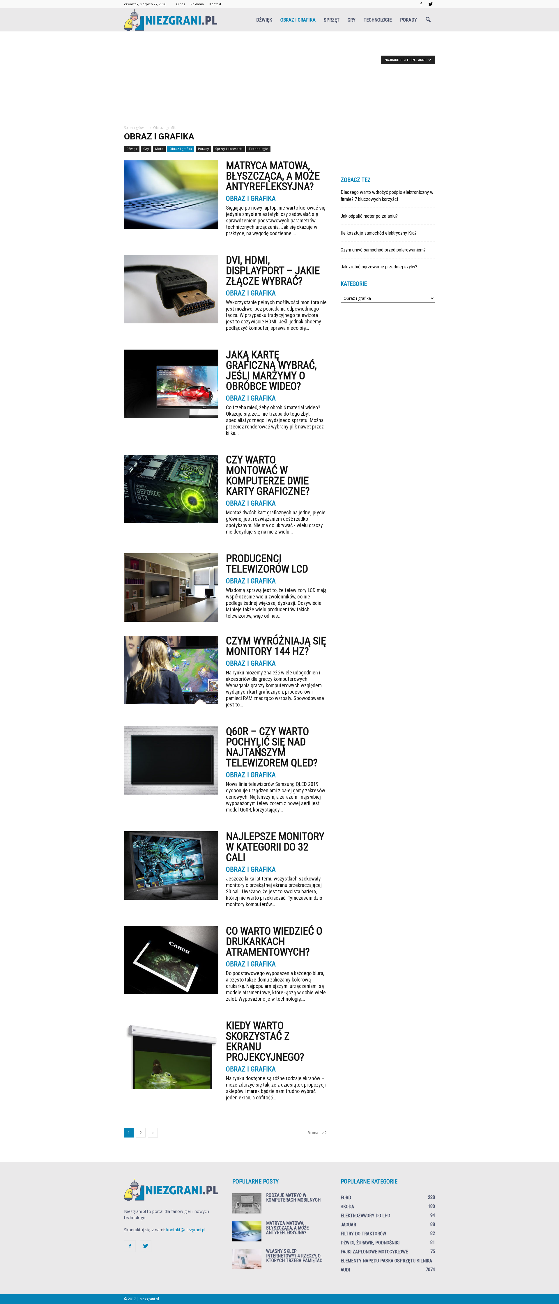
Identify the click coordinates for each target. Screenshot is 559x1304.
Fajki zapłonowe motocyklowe (374, 1252)
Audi (345, 1270)
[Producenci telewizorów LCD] (171, 587)
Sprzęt (331, 20)
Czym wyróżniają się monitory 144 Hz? (276, 646)
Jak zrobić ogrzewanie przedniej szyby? (379, 267)
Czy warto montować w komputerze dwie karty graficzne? (268, 475)
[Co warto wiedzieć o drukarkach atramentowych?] (171, 960)
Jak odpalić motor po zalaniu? (369, 216)
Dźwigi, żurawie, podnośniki (370, 1242)
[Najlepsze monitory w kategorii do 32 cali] (171, 865)
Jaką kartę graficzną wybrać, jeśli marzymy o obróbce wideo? (271, 370)
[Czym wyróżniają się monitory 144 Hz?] (171, 670)
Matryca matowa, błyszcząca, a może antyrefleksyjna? (273, 176)
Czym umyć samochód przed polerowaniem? (383, 250)
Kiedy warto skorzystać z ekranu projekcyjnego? (265, 1041)
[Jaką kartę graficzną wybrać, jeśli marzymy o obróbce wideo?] (171, 384)
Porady (408, 20)
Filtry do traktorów (363, 1233)
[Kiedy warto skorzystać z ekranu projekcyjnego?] (171, 1054)
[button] (428, 20)
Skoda (347, 1206)
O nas (180, 4)
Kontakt (215, 4)
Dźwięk (264, 20)
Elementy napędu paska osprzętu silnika (386, 1261)
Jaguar (348, 1224)
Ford (346, 1197)
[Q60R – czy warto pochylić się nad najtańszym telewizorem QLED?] (171, 760)
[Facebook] (421, 4)
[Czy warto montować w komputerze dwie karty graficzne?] (171, 489)
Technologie (378, 20)
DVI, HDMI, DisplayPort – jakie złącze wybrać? (273, 270)
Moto (159, 148)
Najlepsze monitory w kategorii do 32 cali (275, 847)
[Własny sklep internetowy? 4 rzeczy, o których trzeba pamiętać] (246, 1259)
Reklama (197, 4)
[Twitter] (430, 4)
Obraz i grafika (298, 20)
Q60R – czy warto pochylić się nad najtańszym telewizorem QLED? (272, 747)
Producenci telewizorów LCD (267, 563)
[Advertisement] (279, 81)
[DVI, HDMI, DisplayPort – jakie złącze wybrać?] (171, 289)
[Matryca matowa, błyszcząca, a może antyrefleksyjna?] (171, 194)
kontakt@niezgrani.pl (185, 1229)
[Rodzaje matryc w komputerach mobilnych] (246, 1203)
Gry (351, 20)
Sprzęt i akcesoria (229, 148)
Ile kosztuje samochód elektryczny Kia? (379, 233)
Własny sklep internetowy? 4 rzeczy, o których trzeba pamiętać (294, 1255)
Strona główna (136, 127)
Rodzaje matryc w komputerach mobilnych (293, 1198)
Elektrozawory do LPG (365, 1215)
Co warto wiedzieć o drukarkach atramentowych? (274, 941)
